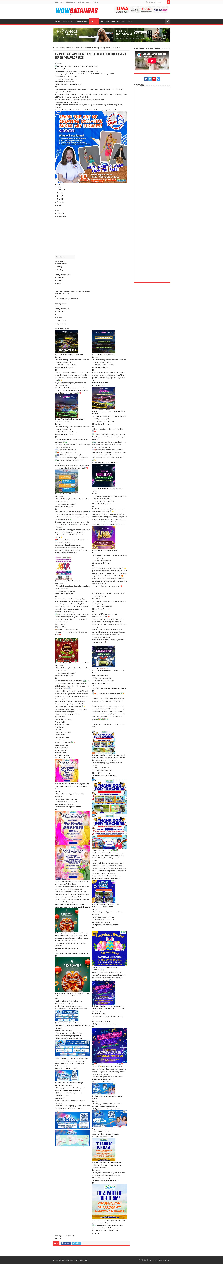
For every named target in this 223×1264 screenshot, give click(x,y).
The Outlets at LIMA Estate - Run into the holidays (73, 663)
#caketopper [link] (89, 110)
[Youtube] (152, 2)
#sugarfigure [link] (104, 110)
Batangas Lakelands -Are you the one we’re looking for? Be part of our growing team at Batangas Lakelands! (107, 1165)
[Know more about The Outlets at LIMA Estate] (141, 9)
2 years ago (65, 293)
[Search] (168, 2)
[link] (106, 709)
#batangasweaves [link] (61, 907)
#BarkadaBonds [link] (108, 1079)
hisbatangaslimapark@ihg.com (67, 948)
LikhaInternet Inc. (164, 1260)
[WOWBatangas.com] (77, 11)
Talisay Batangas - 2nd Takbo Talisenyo (70, 1083)
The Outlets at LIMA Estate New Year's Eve (71, 354)
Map (58, 210)
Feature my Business (83, 2)
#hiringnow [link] (96, 1228)
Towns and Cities (81, 21)
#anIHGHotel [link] (83, 1009)
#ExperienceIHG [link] (73, 1009)
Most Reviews (61, 321)
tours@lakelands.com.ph (65, 82)
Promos (96, 675)
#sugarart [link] (112, 110)
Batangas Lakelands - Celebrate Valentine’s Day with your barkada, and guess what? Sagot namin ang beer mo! (108, 1008)
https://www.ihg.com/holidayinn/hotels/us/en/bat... (72, 953)
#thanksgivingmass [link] (98, 385)
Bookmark (59, 184)
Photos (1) (60, 213)
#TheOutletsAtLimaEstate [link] (63, 758)
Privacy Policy (84, 1260)
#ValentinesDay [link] (97, 1079)
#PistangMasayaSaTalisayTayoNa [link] (66, 1068)
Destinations (67, 21)
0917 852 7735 (72, 76)
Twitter (60, 193)
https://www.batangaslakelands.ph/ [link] (104, 873)
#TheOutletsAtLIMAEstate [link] (63, 388)
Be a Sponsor (70, 2)
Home (56, 2)
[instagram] (154, 2)
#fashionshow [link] (85, 907)
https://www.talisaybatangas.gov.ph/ (69, 1038)
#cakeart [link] (97, 110)
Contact (95, 2)
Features (57, 21)
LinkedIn (61, 202)
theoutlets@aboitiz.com (65, 367)
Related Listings (62, 216)
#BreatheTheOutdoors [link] (77, 110)
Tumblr (60, 199)
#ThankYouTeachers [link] (99, 878)
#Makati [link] (117, 1230)
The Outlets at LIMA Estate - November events (72, 494)
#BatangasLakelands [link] (62, 110)
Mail (60, 205)
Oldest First (60, 277)
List (58, 329)
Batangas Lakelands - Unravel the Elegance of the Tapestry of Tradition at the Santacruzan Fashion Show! (72, 786)
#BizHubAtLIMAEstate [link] (66, 439)
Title (58, 314)
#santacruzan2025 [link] (74, 907)
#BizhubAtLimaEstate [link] (62, 755)
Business (60, 69)
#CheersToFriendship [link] (99, 1082)
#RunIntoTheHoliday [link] (62, 747)
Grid (62, 329)
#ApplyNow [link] (96, 1230)
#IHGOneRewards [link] (61, 1009)
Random (59, 280)
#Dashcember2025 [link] (61, 745)
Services (73, 940)
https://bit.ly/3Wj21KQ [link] (111, 1134)
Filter (56, 306)
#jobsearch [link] (104, 1228)
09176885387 (70, 504)
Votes (59, 283)
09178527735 (107, 768)
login (65, 299)
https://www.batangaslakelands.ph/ (69, 84)
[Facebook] (147, 2)
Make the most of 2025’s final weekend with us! (109, 411)
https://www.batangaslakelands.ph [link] (67, 102)
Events (67, 69)
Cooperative (106, 760)
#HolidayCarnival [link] (60, 750)
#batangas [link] (116, 878)
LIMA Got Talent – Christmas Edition (106, 550)
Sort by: (62, 275)
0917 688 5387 (72, 365)
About (62, 2)
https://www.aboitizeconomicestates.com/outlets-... (109, 688)
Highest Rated (61, 324)
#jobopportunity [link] (113, 1228)
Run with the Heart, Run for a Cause (68, 581)
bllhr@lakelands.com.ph (115, 1225)
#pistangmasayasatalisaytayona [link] (102, 1136)
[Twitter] (149, 2)
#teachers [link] (109, 878)
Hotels (66, 940)
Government (68, 1030)
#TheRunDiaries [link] (60, 753)
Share (58, 187)
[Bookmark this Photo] (55, 296)
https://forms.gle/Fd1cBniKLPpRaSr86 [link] (67, 714)
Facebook (61, 190)
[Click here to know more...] (111, 34)
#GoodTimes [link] (111, 1082)
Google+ (61, 196)
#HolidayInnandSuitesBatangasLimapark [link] (68, 1006)
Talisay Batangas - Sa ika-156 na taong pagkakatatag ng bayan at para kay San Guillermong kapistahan (72, 1025)
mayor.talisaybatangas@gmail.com (69, 1036)
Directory (93, 21)
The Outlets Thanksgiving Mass (104, 354)
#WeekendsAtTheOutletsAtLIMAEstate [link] (105, 463)
